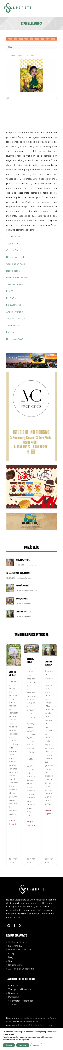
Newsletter (13, 993)
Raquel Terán (13, 270)
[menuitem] (55, 10)
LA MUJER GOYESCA (23, 611)
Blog (10, 47)
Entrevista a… (15, 945)
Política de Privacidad (29, 1025)
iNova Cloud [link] (26, 1018)
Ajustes (36, 1045)
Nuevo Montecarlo (15, 257)
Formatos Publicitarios (21, 1000)
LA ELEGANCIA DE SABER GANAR (18, 573)
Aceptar (9, 1045)
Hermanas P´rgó (14, 339)
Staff (10, 961)
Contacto (13, 985)
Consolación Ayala (15, 263)
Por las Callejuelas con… (20, 949)
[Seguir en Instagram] (8, 925)
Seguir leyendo (13, 822)
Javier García (13, 325)
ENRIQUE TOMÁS (22, 598)
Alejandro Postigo (15, 318)
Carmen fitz (12, 250)
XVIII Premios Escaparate (21, 968)
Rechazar (22, 1045)
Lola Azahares (13, 304)
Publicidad (13, 997)
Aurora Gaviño (13, 236)
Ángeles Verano (14, 311)
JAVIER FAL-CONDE (23, 560)
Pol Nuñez (11, 298)
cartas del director (25, 578)
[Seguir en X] (20, 925)
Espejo (11, 953)
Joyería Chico (13, 243)
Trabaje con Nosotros (19, 989)
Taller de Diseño (14, 284)
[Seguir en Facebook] (14, 925)
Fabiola (10, 332)
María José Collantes (17, 277)
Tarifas (14, 1004)
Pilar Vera (11, 291)
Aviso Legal (46, 1025)
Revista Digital (15, 964)
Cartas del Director (18, 942)
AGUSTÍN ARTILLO (22, 585)
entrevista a (31, 565)
